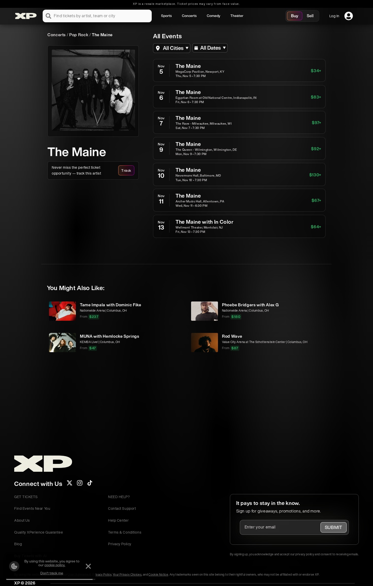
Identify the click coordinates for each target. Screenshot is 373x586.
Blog (18, 543)
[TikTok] (90, 484)
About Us (22, 520)
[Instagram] (80, 484)
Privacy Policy (119, 543)
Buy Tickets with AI (30, 555)
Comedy (213, 15)
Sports (166, 15)
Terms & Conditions (124, 532)
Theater (236, 15)
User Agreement (79, 574)
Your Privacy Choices (127, 574)
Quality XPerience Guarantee (38, 532)
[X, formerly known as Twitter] (69, 484)
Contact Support (122, 508)
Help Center (118, 520)
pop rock (78, 35)
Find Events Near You (32, 508)
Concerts (189, 15)
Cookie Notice (158, 574)
